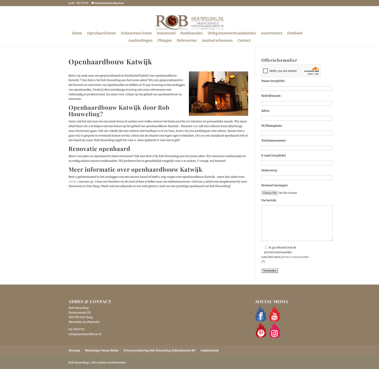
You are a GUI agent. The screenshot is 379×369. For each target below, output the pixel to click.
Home (77, 33)
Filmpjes (165, 41)
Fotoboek (295, 33)
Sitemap (74, 350)
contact (73, 181)
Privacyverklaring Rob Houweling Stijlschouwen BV (160, 350)
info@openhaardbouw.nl (84, 334)
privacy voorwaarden (295, 257)
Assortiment (271, 33)
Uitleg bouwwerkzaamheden (232, 33)
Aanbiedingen (140, 41)
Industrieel (166, 33)
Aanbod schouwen (217, 41)
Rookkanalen (191, 33)
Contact (244, 41)
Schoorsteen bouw (136, 33)
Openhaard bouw (101, 33)
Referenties (187, 41)
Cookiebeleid (210, 350)
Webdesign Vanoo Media (102, 350)
